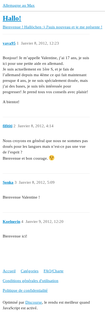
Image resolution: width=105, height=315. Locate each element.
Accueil (9, 271)
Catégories (29, 271)
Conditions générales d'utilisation (30, 281)
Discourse (33, 302)
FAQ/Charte (54, 271)
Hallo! (12, 18)
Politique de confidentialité (25, 290)
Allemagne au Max (19, 5)
